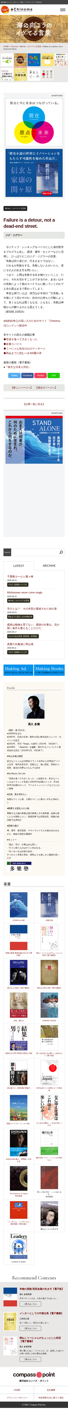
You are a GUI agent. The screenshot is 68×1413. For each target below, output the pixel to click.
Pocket (40, 375)
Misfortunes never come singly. (25, 592)
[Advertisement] (34, 500)
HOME (6, 46)
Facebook (27, 375)
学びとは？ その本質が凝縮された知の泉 (32, 608)
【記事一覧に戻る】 (34, 404)
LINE (53, 375)
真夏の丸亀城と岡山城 (20, 644)
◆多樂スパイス (12, 343)
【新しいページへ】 (22, 387)
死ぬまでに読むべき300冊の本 (20, 617)
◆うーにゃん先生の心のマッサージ (24, 348)
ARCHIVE (49, 565)
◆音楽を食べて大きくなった (20, 339)
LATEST (18, 565)
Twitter (14, 375)
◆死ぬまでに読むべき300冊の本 (22, 353)
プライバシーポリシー (17, 1397)
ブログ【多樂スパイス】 (17, 585)
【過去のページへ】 (46, 387)
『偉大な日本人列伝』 (18, 366)
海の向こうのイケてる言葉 (30, 46)
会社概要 (51, 1390)
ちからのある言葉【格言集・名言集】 (23, 636)
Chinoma (14, 46)
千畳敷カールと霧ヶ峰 (20, 576)
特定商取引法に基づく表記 (51, 1397)
